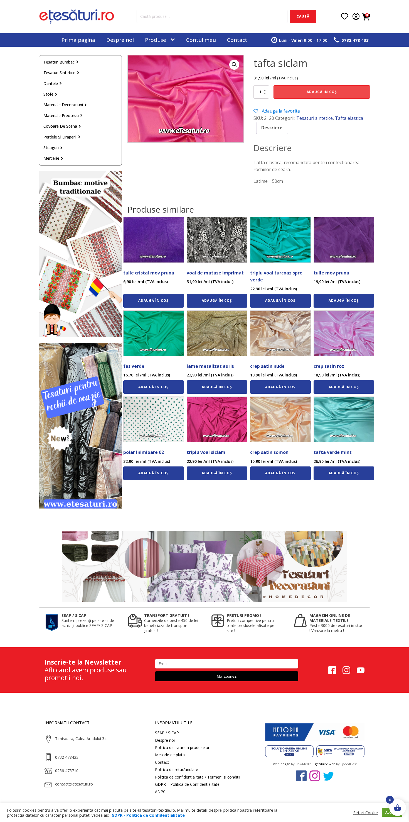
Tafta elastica (349, 118)
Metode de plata (170, 754)
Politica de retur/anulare (176, 769)
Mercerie (51, 158)
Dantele (50, 83)
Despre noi (120, 39)
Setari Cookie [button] (365, 812)
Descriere (271, 128)
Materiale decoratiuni (63, 104)
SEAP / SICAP (167, 732)
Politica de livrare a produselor (182, 747)
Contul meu (201, 39)
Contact (237, 39)
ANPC (160, 791)
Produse (155, 39)
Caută (303, 16)
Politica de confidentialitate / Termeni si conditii (197, 777)
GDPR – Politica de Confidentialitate (187, 784)
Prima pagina (78, 39)
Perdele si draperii (60, 137)
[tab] (272, 128)
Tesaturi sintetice (59, 72)
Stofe (48, 94)
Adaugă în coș (322, 91)
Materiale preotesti (61, 115)
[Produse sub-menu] (174, 40)
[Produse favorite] (344, 16)
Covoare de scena (60, 126)
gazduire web (325, 764)
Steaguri (51, 147)
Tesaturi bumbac (59, 62)
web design (281, 764)
